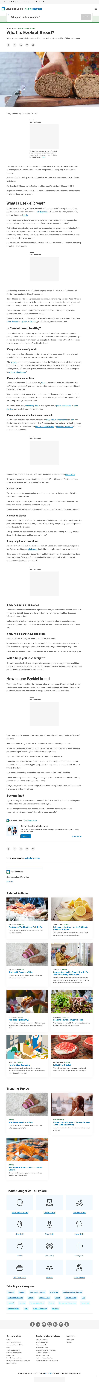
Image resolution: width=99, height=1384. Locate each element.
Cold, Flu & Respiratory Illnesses (72, 1292)
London (32, 2)
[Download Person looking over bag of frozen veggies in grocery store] (72, 954)
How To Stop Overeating (19, 1065)
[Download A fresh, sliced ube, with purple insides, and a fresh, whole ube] (27, 954)
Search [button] (86, 16)
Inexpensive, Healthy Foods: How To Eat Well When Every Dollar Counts (70, 973)
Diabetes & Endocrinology (15, 1297)
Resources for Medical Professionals (18, 1360)
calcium (53, 420)
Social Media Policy (42, 1347)
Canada (19, 2)
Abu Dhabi (11, 2)
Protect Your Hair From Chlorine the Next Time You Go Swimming (71, 1123)
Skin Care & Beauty (58, 1119)
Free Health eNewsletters (14, 1358)
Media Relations (11, 1363)
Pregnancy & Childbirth (37, 1303)
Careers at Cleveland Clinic (14, 1345)
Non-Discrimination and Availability (47, 1360)
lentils (25, 215)
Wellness (49, 1277)
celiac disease (12, 322)
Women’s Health (79, 1277)
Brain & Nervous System (20, 1212)
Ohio (44, 2)
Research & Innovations (14, 1353)
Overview (9, 882)
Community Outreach (13, 1350)
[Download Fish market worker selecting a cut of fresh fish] (27, 909)
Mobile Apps (70, 1340)
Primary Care (65, 1017)
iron (72, 420)
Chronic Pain (54, 1292)
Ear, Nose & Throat (44, 1297)
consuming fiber (31, 406)
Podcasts (69, 1342)
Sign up (25, 836)
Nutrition (32, 28)
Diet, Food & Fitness (23, 28)
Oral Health (11, 1303)
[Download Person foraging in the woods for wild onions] (72, 1001)
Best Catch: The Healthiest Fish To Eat (25, 927)
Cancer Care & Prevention (37, 1292)
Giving (8, 1347)
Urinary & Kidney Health (40, 1308)
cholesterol (32, 549)
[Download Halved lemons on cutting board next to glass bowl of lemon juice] (72, 909)
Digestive (30, 1297)
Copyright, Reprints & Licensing (46, 1350)
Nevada (38, 2)
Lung (83, 1297)
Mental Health (79, 1234)
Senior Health (85, 1303)
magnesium (62, 420)
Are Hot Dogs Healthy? (19, 1020)
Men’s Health (49, 1234)
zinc (48, 420)
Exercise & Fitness (79, 1212)
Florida (25, 2)
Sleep (26, 1308)
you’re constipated (63, 406)
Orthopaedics (49, 1256)
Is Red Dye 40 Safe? (62, 1065)
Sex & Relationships (13, 1308)
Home (8, 1340)
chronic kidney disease (44, 426)
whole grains (42, 212)
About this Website (42, 1342)
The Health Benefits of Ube (20, 972)
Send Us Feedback (42, 1340)
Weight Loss (55, 1308)
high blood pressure (64, 426)
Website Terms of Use (43, 1353)
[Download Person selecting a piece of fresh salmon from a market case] (27, 1149)
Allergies (21, 1292)
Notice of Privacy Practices (44, 1358)
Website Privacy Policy (43, 1355)
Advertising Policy (41, 1345)
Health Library (10, 1355)
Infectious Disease (70, 1297)
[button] (95, 8)
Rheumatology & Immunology (67, 1303)
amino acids (70, 474)
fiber (43, 383)
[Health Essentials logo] (33, 8)
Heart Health (20, 1234)
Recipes (51, 1303)
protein (13, 362)
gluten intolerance (29, 322)
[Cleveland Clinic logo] (12, 8)
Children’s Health (49, 1212)
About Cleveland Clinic (13, 1342)
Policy (43, 157)
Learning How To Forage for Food (68, 1020)
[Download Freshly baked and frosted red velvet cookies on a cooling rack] (72, 1047)
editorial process (32, 858)
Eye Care (57, 1297)
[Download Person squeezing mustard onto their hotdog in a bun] (27, 1001)
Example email (77, 836)
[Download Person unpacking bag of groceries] (27, 1047)
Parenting (22, 1303)
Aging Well (11, 1292)
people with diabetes (17, 372)
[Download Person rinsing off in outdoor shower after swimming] (72, 1104)
